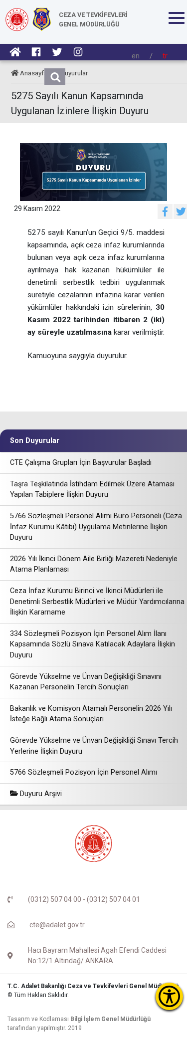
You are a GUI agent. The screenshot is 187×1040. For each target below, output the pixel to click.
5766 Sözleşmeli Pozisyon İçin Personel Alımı (83, 772)
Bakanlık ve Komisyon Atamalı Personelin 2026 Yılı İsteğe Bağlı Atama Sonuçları (91, 714)
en (136, 55)
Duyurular (74, 73)
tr (165, 55)
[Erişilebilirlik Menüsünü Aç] (169, 996)
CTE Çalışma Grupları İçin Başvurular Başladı (81, 462)
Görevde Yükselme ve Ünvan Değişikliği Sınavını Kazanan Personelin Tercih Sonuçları (86, 682)
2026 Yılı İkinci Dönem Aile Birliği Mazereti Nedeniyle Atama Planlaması (94, 564)
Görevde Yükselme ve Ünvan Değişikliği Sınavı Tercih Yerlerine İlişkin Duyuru (94, 746)
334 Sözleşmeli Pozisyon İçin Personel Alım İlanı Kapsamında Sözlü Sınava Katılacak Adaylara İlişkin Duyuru (92, 644)
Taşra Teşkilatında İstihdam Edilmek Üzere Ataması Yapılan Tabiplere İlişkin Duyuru (92, 489)
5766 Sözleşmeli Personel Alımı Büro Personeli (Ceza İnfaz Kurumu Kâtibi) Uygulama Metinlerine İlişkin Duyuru (96, 527)
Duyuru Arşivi (40, 794)
